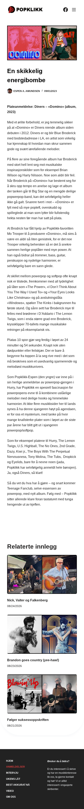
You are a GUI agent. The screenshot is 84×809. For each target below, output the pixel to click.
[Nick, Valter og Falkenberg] (42, 574)
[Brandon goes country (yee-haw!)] (42, 634)
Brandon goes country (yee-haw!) (33, 660)
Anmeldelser (15, 766)
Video (10, 791)
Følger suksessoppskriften (28, 720)
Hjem (9, 760)
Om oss (11, 796)
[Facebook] (65, 9)
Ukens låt (13, 779)
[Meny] (74, 10)
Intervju (12, 772)
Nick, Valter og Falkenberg (27, 600)
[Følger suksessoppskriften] (42, 693)
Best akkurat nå (18, 784)
